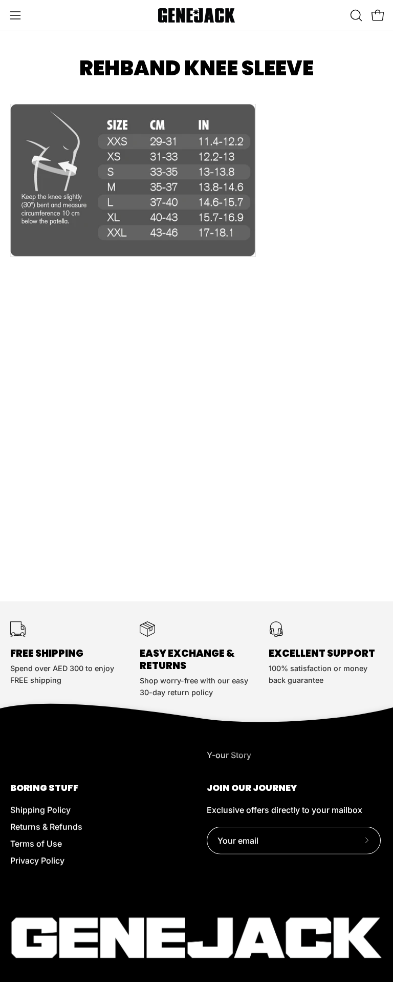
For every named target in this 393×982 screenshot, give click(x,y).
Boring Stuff (44, 787)
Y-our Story (229, 755)
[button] (355, 15)
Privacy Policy (37, 860)
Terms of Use (36, 844)
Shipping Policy (40, 810)
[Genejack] (196, 15)
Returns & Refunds (46, 827)
